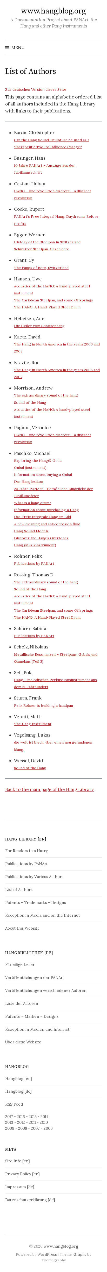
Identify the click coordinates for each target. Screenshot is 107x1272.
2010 (44, 1122)
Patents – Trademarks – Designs (35, 902)
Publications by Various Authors (34, 876)
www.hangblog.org (53, 11)
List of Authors (18, 889)
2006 (48, 1128)
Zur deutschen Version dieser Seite (35, 89)
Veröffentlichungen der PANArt (34, 977)
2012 (21, 1122)
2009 (9, 1128)
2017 (9, 1116)
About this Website (22, 928)
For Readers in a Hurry (26, 850)
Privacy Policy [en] (22, 1173)
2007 (35, 1128)
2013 (9, 1122)
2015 (33, 1116)
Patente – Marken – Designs (31, 1016)
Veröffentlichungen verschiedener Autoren (45, 990)
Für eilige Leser (20, 964)
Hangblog (17, 1066)
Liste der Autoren (21, 1003)
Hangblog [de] (18, 1091)
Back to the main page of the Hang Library (49, 789)
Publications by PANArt (26, 863)
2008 (22, 1128)
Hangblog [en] (18, 1078)
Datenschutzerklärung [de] (30, 1199)
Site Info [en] (17, 1160)
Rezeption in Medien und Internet (37, 1029)
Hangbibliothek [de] (29, 953)
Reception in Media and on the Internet (42, 915)
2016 (21, 1116)
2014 (45, 1116)
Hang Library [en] (26, 839)
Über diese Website (23, 1042)
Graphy (79, 1254)
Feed (14, 1104)
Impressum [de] (19, 1186)
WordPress (47, 1254)
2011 (32, 1122)
